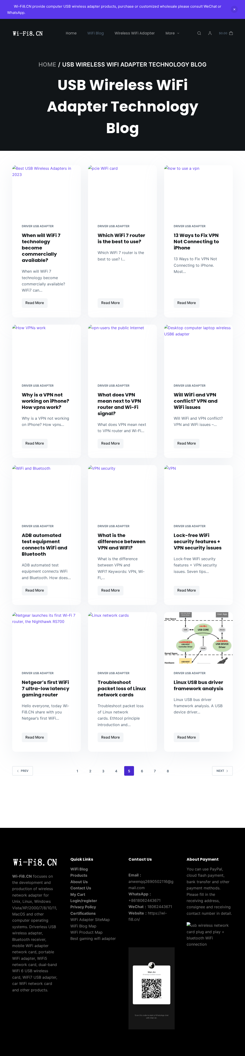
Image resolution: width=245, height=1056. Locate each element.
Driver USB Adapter (38, 226)
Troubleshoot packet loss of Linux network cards (122, 688)
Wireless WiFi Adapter (135, 33)
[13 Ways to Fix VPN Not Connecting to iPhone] (198, 191)
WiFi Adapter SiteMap (90, 919)
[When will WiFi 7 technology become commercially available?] (46, 191)
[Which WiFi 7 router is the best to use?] (122, 191)
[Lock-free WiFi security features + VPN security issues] (198, 491)
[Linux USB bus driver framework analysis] (198, 638)
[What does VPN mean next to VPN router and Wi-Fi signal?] (122, 350)
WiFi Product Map (86, 932)
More (170, 33)
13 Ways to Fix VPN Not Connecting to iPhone (196, 241)
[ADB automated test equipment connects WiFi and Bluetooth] (46, 491)
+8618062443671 (144, 900)
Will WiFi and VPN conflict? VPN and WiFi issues (195, 401)
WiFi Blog (95, 33)
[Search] (199, 33)
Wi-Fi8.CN (22, 876)
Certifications (83, 913)
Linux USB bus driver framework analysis (198, 685)
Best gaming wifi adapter (93, 938)
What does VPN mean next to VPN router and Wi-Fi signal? (119, 404)
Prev (24, 771)
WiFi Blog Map (83, 926)
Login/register (83, 900)
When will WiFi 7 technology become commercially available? (41, 248)
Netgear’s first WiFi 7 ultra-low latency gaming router (45, 688)
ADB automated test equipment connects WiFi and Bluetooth (44, 544)
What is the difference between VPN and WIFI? (121, 541)
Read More (36, 304)
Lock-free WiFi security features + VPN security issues (198, 541)
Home (71, 33)
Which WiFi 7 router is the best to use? (121, 238)
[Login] (210, 33)
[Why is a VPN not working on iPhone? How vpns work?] (46, 350)
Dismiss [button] (234, 9)
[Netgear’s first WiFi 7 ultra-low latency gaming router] (46, 638)
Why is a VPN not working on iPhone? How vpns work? (45, 401)
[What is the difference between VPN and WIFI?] (122, 491)
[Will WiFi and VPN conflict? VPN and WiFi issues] (198, 350)
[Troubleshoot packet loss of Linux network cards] (122, 638)
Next (220, 771)
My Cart (77, 894)
